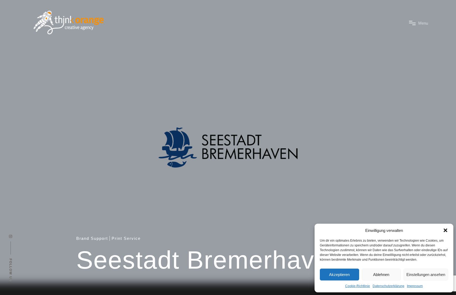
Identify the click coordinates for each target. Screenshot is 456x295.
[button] (445, 230)
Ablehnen (381, 274)
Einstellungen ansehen (425, 274)
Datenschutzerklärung (388, 286)
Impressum (415, 286)
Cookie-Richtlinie (357, 286)
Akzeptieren (339, 274)
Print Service (126, 238)
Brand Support (92, 238)
